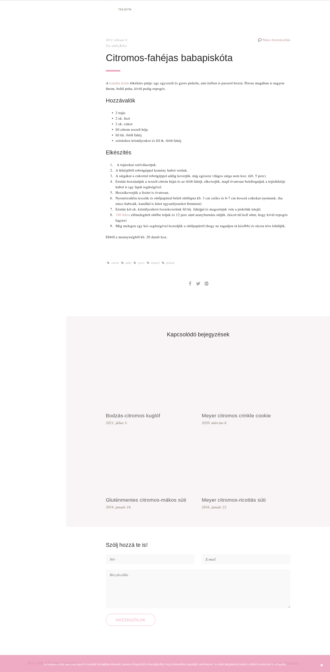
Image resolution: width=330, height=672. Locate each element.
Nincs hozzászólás (276, 39)
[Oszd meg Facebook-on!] (190, 283)
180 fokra (122, 214)
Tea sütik (124, 9)
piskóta (169, 263)
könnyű (155, 263)
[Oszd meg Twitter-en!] (198, 283)
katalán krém (119, 82)
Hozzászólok (130, 620)
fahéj (128, 263)
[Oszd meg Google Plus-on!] (206, 283)
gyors (140, 263)
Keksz (123, 45)
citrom (115, 263)
